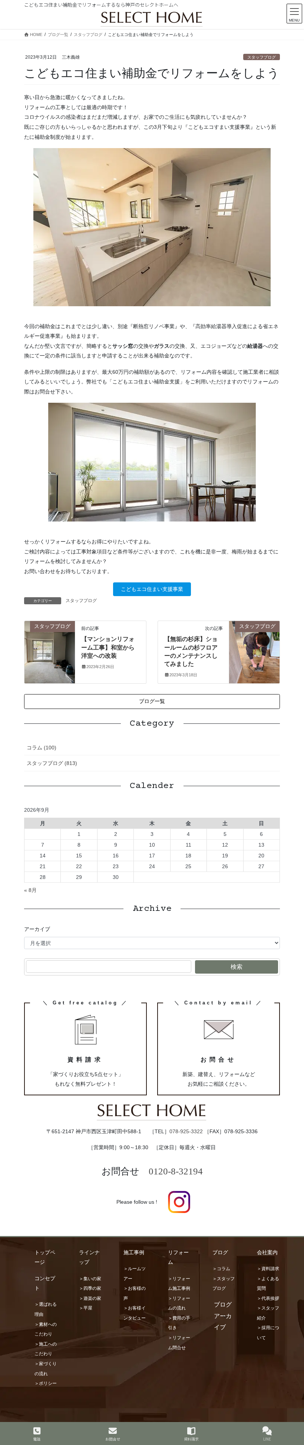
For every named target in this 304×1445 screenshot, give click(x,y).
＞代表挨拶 (268, 1298)
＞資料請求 (268, 1268)
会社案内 (267, 1252)
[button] (152, 701)
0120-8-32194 (176, 1171)
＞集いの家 (90, 1278)
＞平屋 (85, 1308)
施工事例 (133, 1252)
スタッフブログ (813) (52, 763)
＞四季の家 (90, 1288)
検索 (236, 967)
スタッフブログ (261, 57)
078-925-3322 (186, 1131)
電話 (36, 1438)
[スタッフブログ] (49, 648)
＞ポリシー (45, 1383)
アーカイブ (37, 929)
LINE (267, 1438)
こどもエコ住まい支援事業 (152, 589)
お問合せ (112, 1438)
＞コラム (221, 1268)
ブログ (220, 1252)
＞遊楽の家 (90, 1298)
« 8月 (30, 890)
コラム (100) (41, 748)
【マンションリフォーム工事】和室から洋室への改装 (108, 647)
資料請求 (191, 1438)
